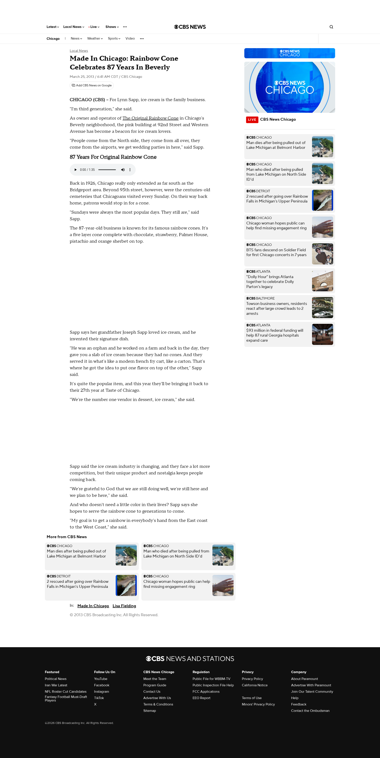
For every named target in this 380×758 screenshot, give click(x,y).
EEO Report (201, 698)
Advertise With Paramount (311, 685)
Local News (72, 27)
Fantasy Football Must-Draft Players (66, 698)
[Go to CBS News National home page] (190, 27)
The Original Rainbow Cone (150, 118)
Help (294, 698)
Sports (113, 38)
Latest (52, 27)
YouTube (100, 679)
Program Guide (154, 685)
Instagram (101, 691)
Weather (94, 38)
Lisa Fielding (124, 606)
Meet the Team (154, 679)
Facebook (101, 685)
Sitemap (149, 710)
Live (94, 27)
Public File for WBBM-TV (211, 679)
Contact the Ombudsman (310, 710)
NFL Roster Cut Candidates (65, 691)
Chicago (53, 38)
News (75, 38)
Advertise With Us (157, 698)
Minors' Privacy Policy (258, 704)
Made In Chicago (93, 606)
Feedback (298, 704)
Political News (55, 679)
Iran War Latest (56, 685)
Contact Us (151, 691)
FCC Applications (206, 691)
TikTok (99, 698)
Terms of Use (252, 698)
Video (130, 38)
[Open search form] (331, 27)
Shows (111, 27)
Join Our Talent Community (312, 691)
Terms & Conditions (158, 704)
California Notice (255, 685)
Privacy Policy (252, 679)
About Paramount (304, 679)
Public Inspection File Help (213, 685)
